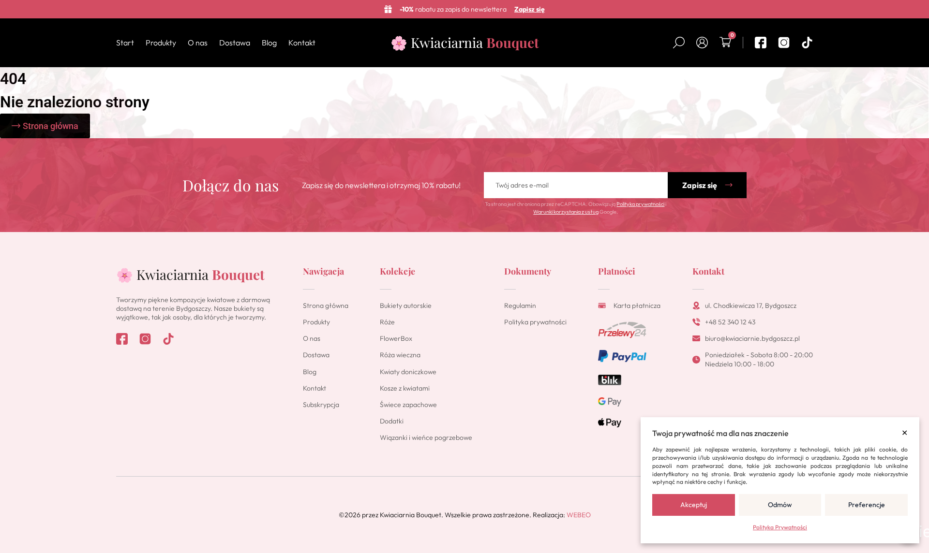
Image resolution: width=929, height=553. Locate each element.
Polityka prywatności (640, 204)
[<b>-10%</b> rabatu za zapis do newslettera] (388, 9)
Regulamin (520, 305)
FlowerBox (396, 338)
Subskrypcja (321, 404)
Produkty (161, 42)
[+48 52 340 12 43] (696, 322)
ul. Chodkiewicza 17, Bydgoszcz (750, 305)
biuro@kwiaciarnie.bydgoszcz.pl (752, 338)
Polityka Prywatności (780, 527)
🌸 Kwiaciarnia (464, 42)
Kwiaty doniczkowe (408, 371)
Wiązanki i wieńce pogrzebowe (426, 437)
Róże (387, 322)
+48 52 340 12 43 (730, 322)
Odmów (780, 504)
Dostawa (234, 42)
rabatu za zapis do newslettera (453, 9)
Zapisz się (529, 9)
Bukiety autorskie (406, 305)
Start (125, 42)
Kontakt (301, 42)
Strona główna (325, 305)
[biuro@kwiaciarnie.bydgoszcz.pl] (696, 338)
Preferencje (866, 504)
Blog (269, 42)
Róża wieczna (400, 354)
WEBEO (579, 514)
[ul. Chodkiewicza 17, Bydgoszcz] (696, 305)
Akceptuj (693, 504)
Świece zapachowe (408, 404)
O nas (198, 42)
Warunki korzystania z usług (566, 211)
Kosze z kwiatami (405, 388)
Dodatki (392, 421)
